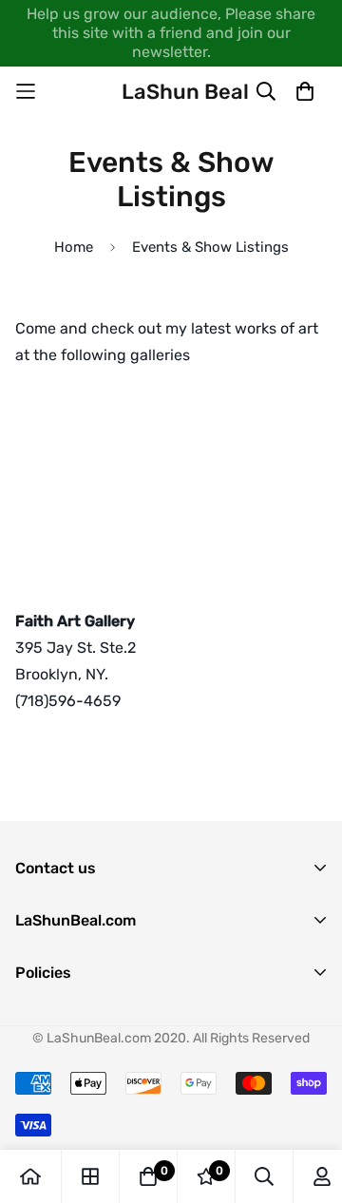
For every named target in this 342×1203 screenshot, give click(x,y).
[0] (148, 1176)
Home (73, 247)
